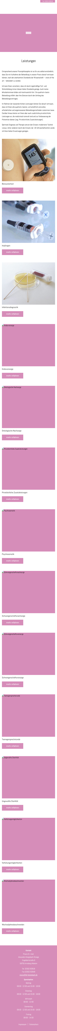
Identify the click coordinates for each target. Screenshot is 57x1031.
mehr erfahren (12, 190)
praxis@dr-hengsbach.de (28, 975)
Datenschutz (33, 1024)
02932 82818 (49, 1)
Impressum (22, 1024)
